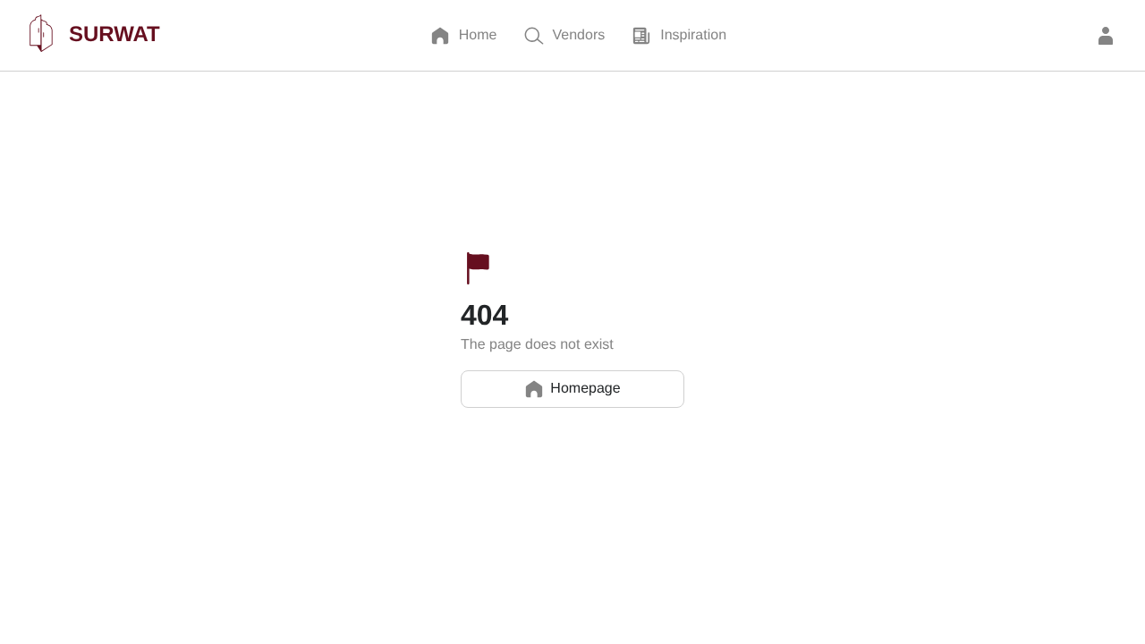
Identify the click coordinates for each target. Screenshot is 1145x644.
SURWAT (114, 34)
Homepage (585, 388)
